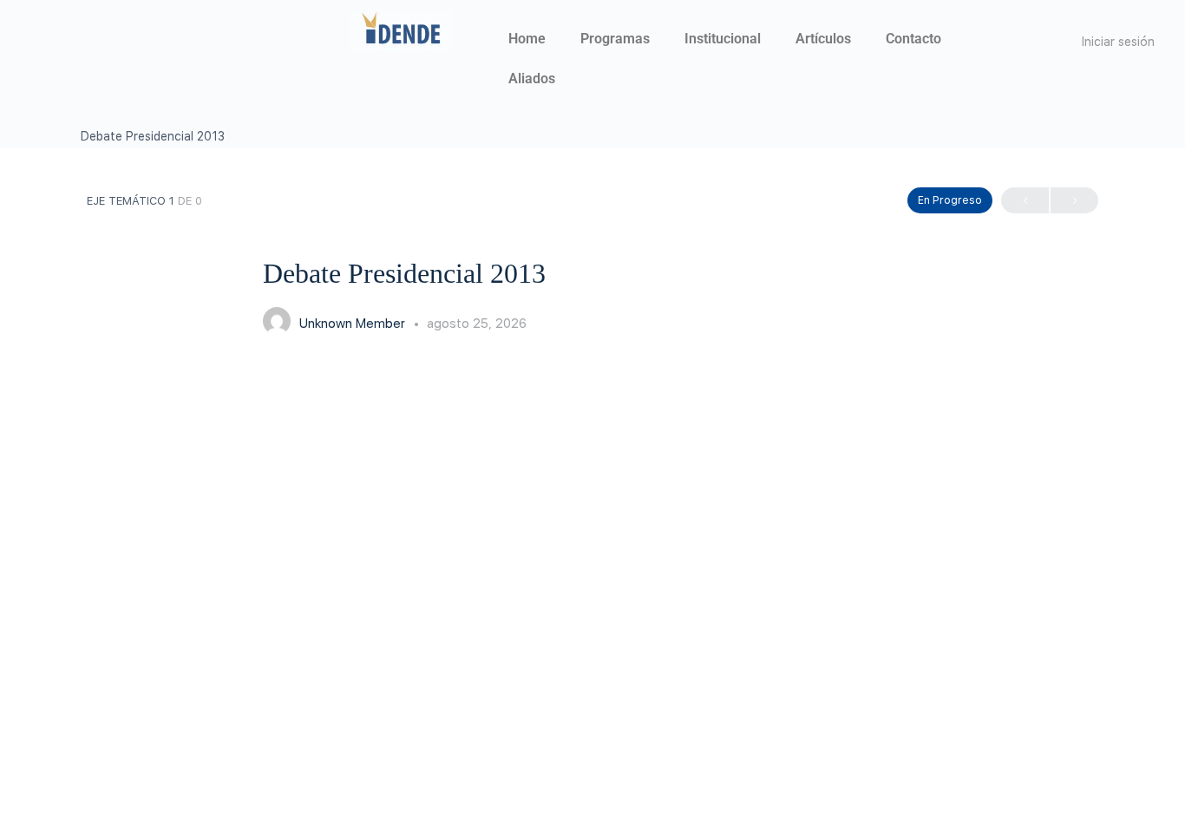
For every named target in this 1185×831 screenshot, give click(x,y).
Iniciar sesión (1118, 42)
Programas (615, 38)
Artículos (823, 38)
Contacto (913, 38)
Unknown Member (354, 323)
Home (527, 38)
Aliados (531, 78)
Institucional (722, 38)
